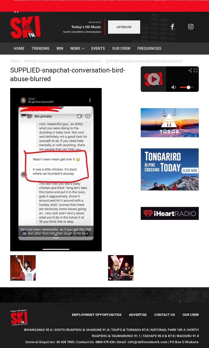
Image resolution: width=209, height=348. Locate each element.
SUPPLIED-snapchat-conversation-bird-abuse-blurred (62, 61)
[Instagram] (191, 27)
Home (14, 61)
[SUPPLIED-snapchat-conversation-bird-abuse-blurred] (56, 250)
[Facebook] (172, 27)
